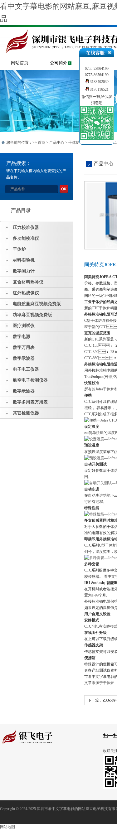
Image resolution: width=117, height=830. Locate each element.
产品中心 (56, 142)
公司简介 (58, 62)
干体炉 (74, 142)
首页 (41, 142)
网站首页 (19, 62)
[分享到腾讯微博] (33, 762)
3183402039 (99, 82)
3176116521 (99, 89)
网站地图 (7, 827)
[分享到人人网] (42, 762)
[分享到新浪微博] (23, 762)
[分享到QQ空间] (13, 762)
